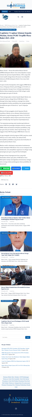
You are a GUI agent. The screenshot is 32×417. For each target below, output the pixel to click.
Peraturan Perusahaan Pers (8, 385)
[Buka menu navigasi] (22, 16)
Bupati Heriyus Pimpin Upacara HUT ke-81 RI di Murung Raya (16, 365)
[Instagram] (16, 408)
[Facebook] (6, 184)
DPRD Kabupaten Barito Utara (11, 25)
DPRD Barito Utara (4, 179)
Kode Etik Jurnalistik (14, 379)
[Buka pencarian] (18, 16)
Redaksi (17, 377)
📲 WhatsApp (5, 168)
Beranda (1, 25)
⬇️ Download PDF (6, 173)
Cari (28, 337)
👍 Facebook (16, 168)
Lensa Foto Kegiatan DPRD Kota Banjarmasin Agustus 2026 (15, 361)
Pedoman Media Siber (8, 377)
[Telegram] (16, 184)
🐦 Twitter (26, 168)
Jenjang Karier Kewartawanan (22, 383)
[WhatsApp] (13, 184)
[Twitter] (9, 184)
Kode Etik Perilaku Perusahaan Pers (17, 381)
